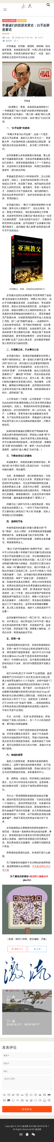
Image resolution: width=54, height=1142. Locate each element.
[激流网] (27, 5)
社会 (8, 37)
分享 (38, 949)
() (18, 949)
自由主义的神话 (9, 20)
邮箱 (6, 1063)
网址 (6, 1071)
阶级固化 (21, 20)
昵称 (6, 1055)
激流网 (9, 40)
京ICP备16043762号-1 (39, 1126)
